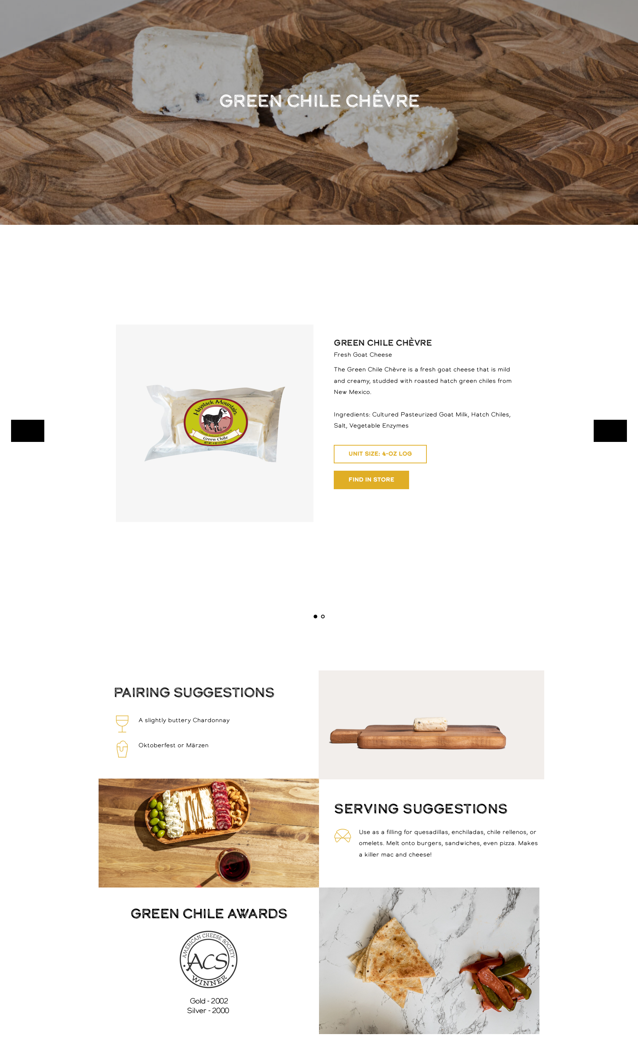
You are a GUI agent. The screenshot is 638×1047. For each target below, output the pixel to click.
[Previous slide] (27, 431)
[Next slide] (610, 431)
